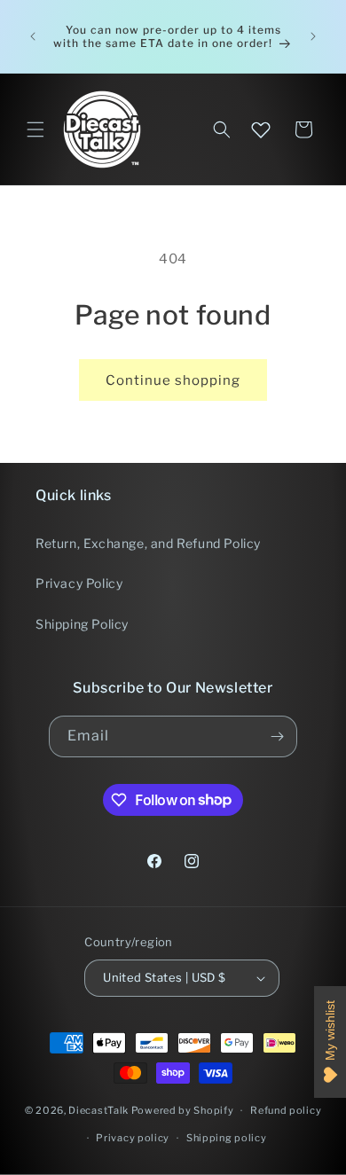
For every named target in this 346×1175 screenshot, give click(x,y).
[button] (35, 129)
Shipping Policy (82, 623)
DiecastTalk (98, 1110)
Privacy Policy (78, 583)
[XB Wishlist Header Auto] (260, 129)
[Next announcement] (313, 36)
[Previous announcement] (32, 36)
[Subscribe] (276, 736)
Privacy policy (132, 1138)
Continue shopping (173, 380)
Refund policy (285, 1110)
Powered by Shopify (182, 1110)
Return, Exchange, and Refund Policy (148, 543)
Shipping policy (226, 1138)
